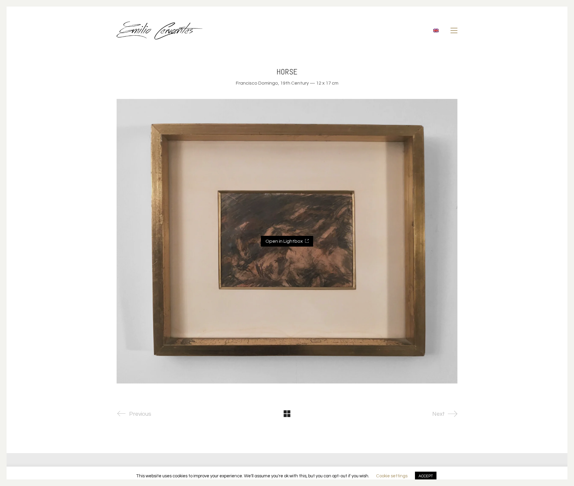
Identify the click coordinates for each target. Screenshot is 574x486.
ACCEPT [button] (426, 476)
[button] (454, 30)
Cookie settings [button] (391, 476)
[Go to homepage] (159, 30)
